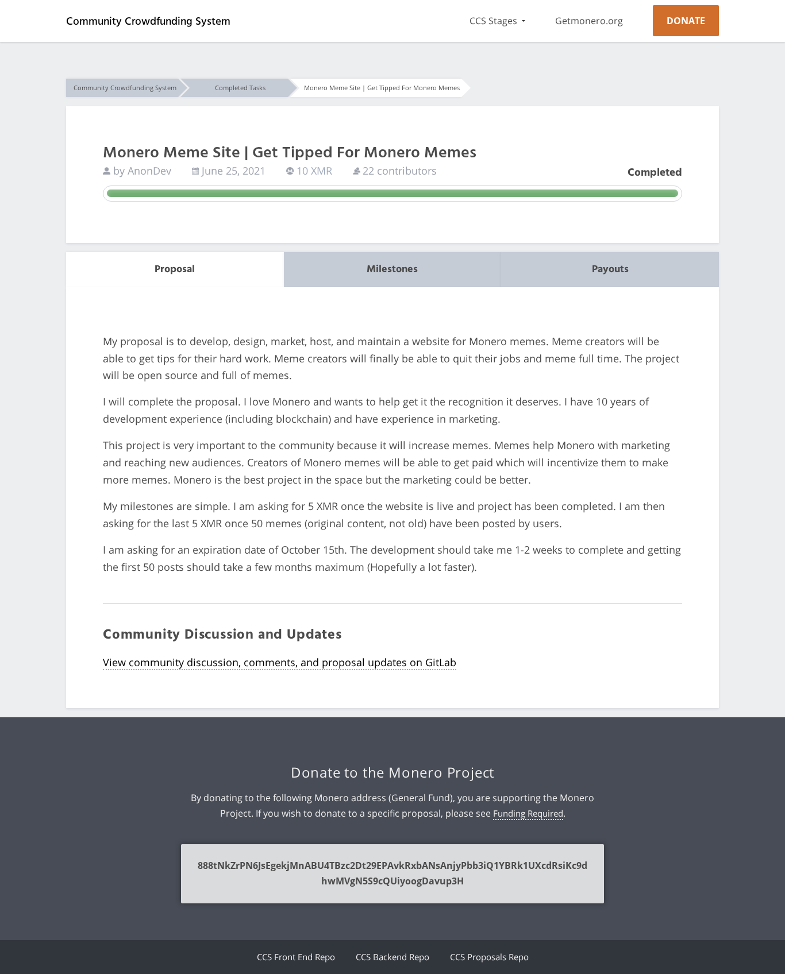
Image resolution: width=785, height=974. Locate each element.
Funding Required (528, 813)
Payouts (610, 269)
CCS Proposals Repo (489, 957)
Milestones (392, 269)
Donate (686, 20)
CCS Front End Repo (296, 957)
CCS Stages (493, 20)
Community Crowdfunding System (148, 21)
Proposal (175, 269)
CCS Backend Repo (392, 957)
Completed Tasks (240, 87)
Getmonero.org (589, 20)
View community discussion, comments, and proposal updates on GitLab (279, 662)
